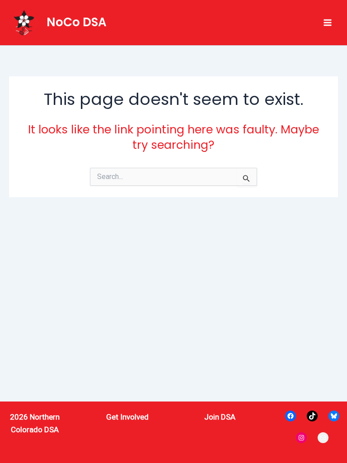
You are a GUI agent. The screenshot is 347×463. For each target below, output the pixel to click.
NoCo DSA (77, 22)
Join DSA (219, 416)
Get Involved (127, 416)
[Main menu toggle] (328, 22)
